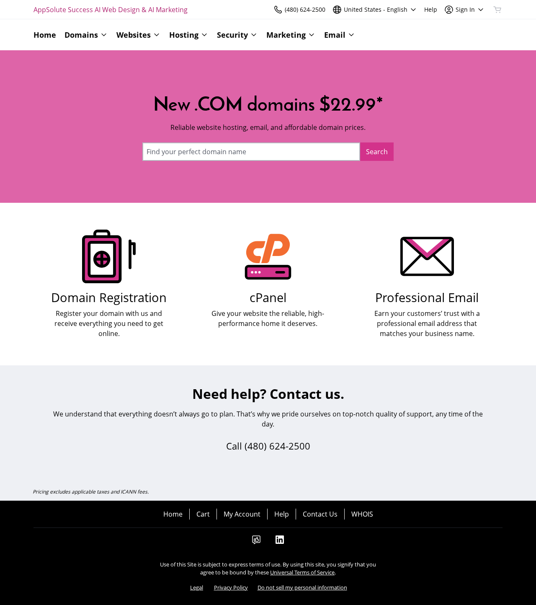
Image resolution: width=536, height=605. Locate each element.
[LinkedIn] (280, 542)
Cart (203, 514)
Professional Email (427, 297)
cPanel (268, 297)
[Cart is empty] (497, 9)
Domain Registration (109, 297)
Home (173, 514)
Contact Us (320, 514)
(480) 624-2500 (277, 446)
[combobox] (251, 151)
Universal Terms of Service (302, 572)
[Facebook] (256, 542)
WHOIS (362, 514)
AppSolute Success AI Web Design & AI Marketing (111, 9)
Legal (196, 587)
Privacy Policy (231, 587)
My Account (242, 514)
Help (281, 514)
